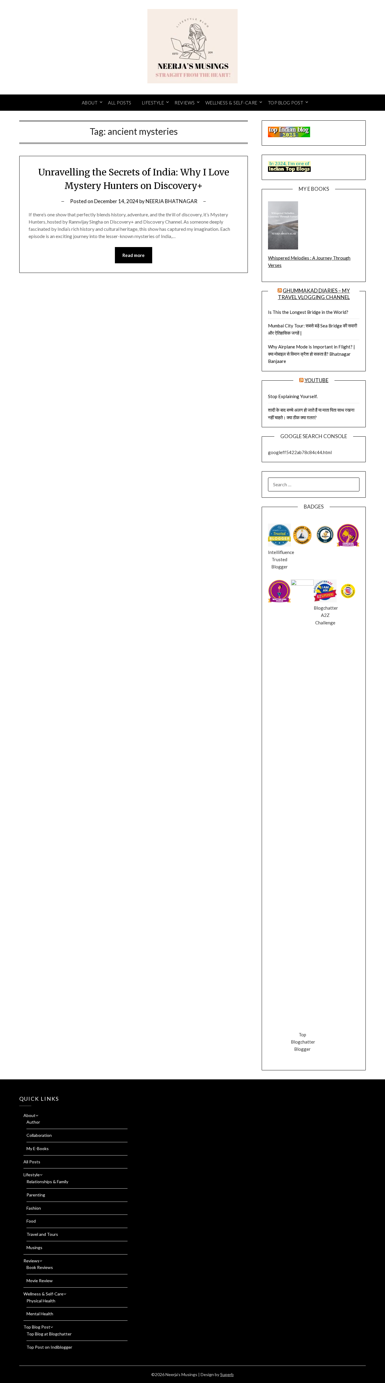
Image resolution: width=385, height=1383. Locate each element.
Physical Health (40, 1300)
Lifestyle (153, 102)
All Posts (119, 102)
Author (33, 1122)
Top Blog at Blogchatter (49, 1333)
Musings (34, 1247)
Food (31, 1221)
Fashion (33, 1208)
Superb (227, 1374)
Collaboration (39, 1135)
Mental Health (39, 1313)
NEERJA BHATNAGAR (171, 201)
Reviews (184, 102)
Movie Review (39, 1280)
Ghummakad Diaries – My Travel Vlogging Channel (314, 293)
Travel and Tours (42, 1234)
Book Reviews (39, 1267)
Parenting (35, 1194)
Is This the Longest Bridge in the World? (308, 312)
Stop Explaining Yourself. (293, 396)
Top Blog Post (285, 102)
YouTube (316, 380)
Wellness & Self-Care (231, 102)
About (90, 102)
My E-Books (37, 1148)
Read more (133, 255)
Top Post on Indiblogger (49, 1347)
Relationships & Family (47, 1181)
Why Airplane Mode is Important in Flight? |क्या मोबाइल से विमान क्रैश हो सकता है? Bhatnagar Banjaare (311, 354)
